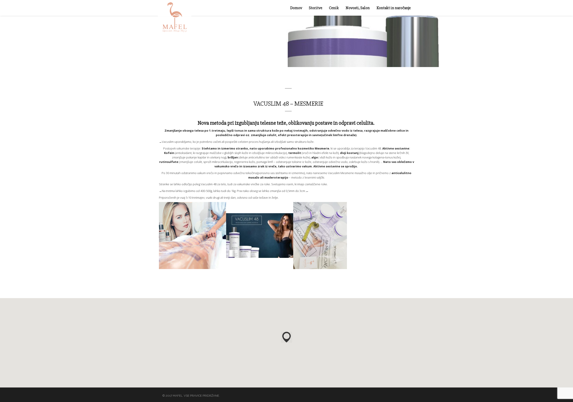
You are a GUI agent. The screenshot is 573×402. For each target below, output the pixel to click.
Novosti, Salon (358, 7)
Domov (296, 7)
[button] (286, 337)
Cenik (334, 7)
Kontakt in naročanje (393, 7)
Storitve (315, 7)
